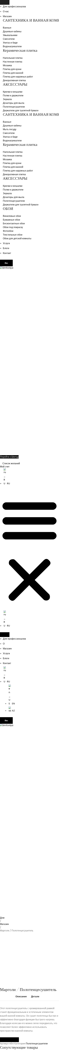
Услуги (6, 243)
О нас (6, 11)
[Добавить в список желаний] (6, 920)
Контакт (7, 253)
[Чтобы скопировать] (14, 1039)
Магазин (7, 16)
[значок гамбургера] (4, 2)
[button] (29, 550)
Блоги (6, 248)
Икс (6, 263)
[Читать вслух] (4, 1039)
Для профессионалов (14, 6)
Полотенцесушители (37, 1043)
